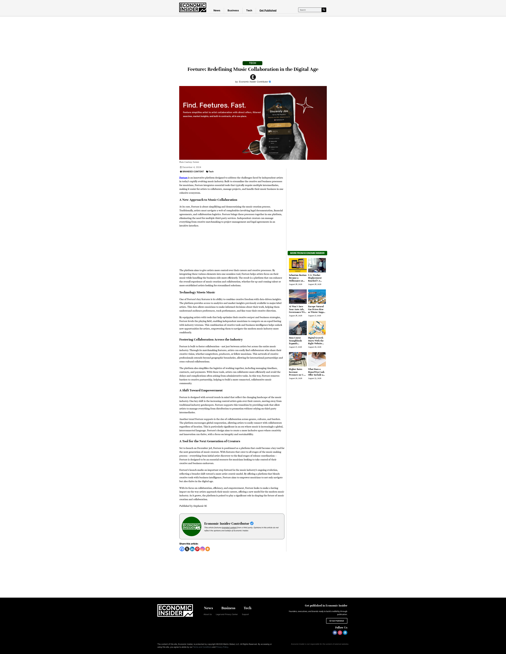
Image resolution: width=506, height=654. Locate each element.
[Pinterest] (197, 549)
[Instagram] (202, 549)
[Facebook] (182, 549)
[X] (187, 549)
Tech (249, 10)
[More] (207, 549)
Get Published (267, 10)
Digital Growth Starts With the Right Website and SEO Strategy (317, 342)
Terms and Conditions (202, 647)
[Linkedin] (192, 549)
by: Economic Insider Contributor (252, 81)
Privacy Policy (222, 647)
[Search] (324, 10)
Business (233, 10)
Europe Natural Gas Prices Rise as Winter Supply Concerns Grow (316, 310)
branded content (229, 527)
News (216, 10)
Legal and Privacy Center (227, 614)
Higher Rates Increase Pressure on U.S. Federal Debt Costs (297, 375)
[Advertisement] (253, 36)
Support (245, 614)
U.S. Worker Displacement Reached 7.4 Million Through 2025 (316, 281)
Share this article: (188, 543)
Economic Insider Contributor (227, 523)
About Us (208, 614)
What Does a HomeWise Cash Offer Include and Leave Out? (317, 373)
